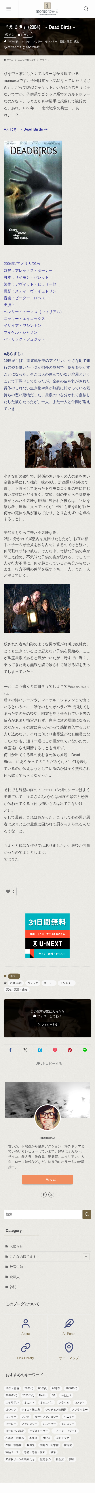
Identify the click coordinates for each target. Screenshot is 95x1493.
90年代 (56, 1388)
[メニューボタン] (9, 9)
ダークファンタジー (47, 1416)
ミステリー (49, 1423)
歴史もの (45, 1459)
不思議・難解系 (15, 1438)
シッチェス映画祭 (55, 1409)
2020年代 (28, 1395)
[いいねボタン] (8, 891)
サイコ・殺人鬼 (30, 1409)
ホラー (27, 34)
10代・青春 (12, 1388)
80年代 (42, 1388)
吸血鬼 (31, 1445)
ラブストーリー (38, 1430)
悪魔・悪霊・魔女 (69, 41)
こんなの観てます (23, 1256)
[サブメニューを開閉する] (86, 1256)
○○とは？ (66, 1395)
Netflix (43, 1395)
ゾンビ (25, 1416)
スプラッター (80, 1409)
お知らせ (16, 1246)
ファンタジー (29, 1423)
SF (53, 1395)
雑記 (13, 1287)
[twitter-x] (51, 1194)
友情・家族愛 (13, 1445)
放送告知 (16, 1267)
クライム (64, 1402)
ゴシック (25, 41)
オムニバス (46, 1402)
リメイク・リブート (65, 1430)
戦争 (53, 1452)
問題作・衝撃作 (49, 1445)
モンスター (51, 41)
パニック (69, 1416)
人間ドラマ (62, 1438)
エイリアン (12, 1402)
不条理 (33, 1438)
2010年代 (11, 1395)
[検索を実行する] (86, 1214)
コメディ (79, 1402)
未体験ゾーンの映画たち (20, 1459)
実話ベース (12, 1452)
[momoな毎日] (47, 9)
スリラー (38, 41)
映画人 (15, 1277)
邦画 (71, 1459)
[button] (10, 1050)
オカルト (29, 1402)
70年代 (29, 1388)
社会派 (60, 1459)
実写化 (68, 1445)
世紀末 (47, 1438)
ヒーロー (11, 1423)
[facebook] (44, 1194)
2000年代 (13, 41)
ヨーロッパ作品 (15, 1430)
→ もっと (47, 1179)
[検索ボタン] (86, 9)
